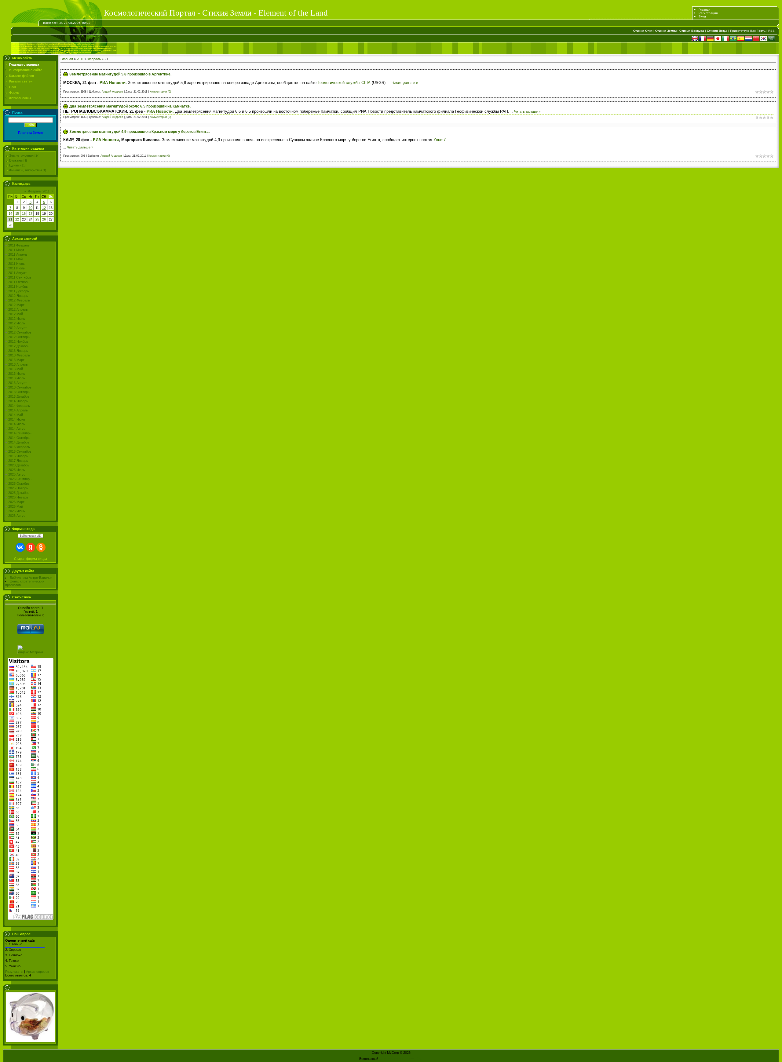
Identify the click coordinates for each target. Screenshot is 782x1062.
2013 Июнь (16, 373)
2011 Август (17, 273)
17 (30, 213)
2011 (80, 59)
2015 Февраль (19, 447)
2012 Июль (16, 323)
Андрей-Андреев (112, 91)
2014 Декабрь (18, 442)
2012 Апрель (18, 309)
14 (10, 213)
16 (24, 213)
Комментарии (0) (160, 91)
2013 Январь (18, 350)
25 (37, 219)
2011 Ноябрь (18, 286)
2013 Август (17, 383)
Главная (704, 9)
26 (44, 219)
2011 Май (15, 259)
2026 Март (16, 502)
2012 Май (15, 314)
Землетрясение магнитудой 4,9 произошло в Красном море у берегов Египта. (139, 132)
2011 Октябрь (18, 282)
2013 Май (15, 369)
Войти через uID (30, 535)
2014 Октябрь (19, 438)
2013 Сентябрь (19, 387)
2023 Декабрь (18, 465)
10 (30, 208)
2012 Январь (18, 295)
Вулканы (16, 160)
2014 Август (17, 428)
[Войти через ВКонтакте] (20, 547)
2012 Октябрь (19, 337)
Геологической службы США (344, 82)
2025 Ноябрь (18, 488)
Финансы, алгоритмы (25, 170)
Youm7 (439, 139)
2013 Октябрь (19, 392)
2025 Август (17, 474)
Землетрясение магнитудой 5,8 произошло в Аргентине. (120, 74)
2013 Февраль (19, 355)
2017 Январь (18, 460)
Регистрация (708, 13)
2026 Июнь (16, 511)
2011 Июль (16, 268)
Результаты (14, 971)
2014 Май (15, 415)
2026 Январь (18, 497)
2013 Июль (16, 378)
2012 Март (16, 305)
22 (17, 219)
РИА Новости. (113, 82)
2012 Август (17, 328)
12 (44, 208)
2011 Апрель (17, 254)
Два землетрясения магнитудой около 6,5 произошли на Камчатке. (130, 106)
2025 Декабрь (18, 493)
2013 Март (16, 360)
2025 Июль (16, 470)
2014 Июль (16, 424)
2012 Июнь (16, 318)
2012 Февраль (19, 300)
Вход (702, 16)
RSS (771, 30)
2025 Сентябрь (19, 479)
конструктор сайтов (394, 1058)
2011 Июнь (16, 263)
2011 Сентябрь (19, 277)
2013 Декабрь (18, 396)
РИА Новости (106, 139)
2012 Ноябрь (18, 341)
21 (10, 219)
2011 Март (16, 250)
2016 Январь (18, 456)
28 (10, 225)
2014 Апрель (18, 410)
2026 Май (15, 506)
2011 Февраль (19, 245)
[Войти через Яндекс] (30, 547)
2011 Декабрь (18, 291)
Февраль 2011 (38, 191)
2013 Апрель (18, 364)
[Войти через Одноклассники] (41, 547)
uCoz (419, 1058)
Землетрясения (21, 155)
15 (17, 213)
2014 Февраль (19, 405)
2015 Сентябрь (19, 451)
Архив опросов (37, 971)
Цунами (15, 165)
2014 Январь (18, 401)
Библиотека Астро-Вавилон (31, 577)
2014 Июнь (16, 419)
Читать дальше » (405, 83)
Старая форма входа (30, 558)
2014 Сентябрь (19, 433)
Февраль (94, 59)
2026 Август (17, 515)
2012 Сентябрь (19, 332)
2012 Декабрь (18, 346)
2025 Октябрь (19, 483)
